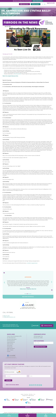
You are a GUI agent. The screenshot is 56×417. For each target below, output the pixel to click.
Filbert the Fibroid (11, 348)
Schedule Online (24, 4)
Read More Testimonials (28, 296)
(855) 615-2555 (7, 315)
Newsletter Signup (41, 346)
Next (51, 281)
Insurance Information (11, 339)
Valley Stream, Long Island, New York (28, 289)
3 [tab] (27, 293)
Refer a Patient (10, 350)
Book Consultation (37, 1)
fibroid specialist (17, 73)
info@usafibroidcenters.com (9, 317)
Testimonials (9, 346)
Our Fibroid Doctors (11, 337)
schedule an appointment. (32, 263)
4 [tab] (28, 293)
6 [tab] (30, 293)
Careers (8, 351)
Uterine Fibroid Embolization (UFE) (14, 336)
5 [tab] (29, 293)
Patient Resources (11, 342)
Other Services (10, 343)
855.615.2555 (51, 3)
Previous (4, 282)
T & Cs (34, 394)
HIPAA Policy (31, 394)
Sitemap (22, 394)
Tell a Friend (9, 345)
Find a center (36, 4)
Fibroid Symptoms (11, 340)
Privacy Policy (26, 394)
